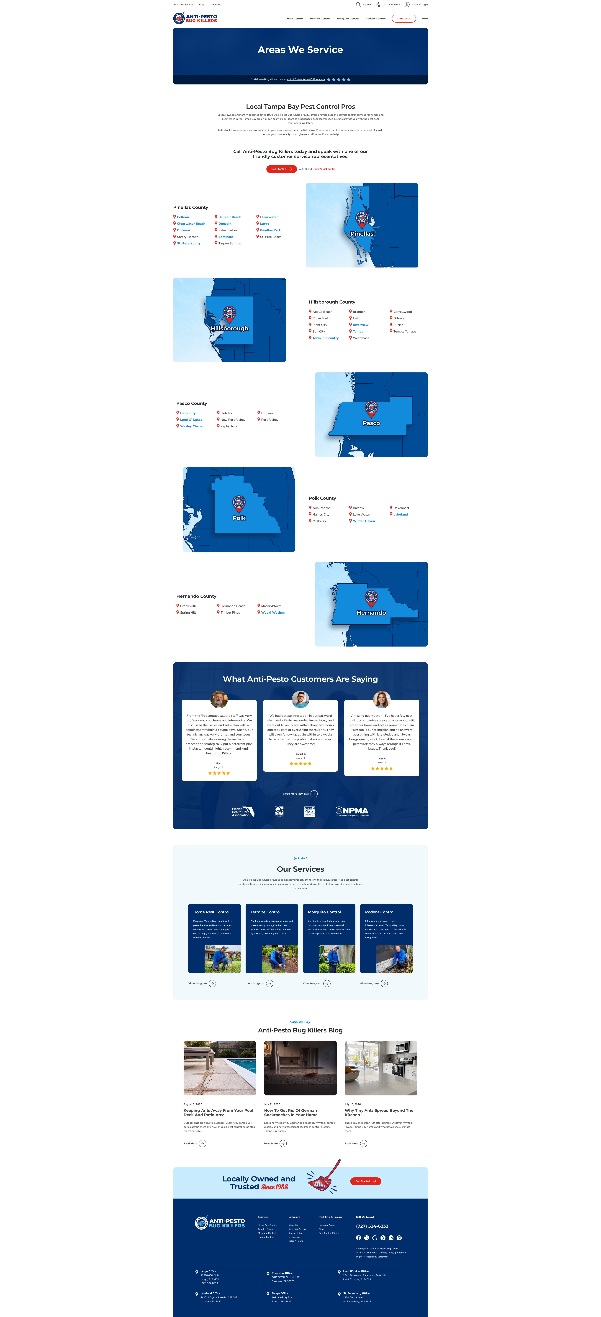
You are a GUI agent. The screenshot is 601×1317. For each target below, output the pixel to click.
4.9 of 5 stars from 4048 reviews (306, 79)
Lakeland (400, 514)
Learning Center (327, 1225)
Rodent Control (266, 1237)
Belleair (183, 217)
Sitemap (401, 1252)
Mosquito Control (267, 1233)
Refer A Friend (295, 1240)
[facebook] (358, 1237)
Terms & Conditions (366, 1252)
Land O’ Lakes (191, 420)
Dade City (188, 413)
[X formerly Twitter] (366, 1237)
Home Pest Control (267, 1225)
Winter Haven (364, 521)
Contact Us (404, 18)
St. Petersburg (188, 243)
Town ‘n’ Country (326, 338)
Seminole (225, 237)
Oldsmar (183, 230)
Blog (201, 4)
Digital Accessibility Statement (372, 1256)
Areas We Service (183, 4)
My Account (294, 1237)
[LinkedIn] (391, 1237)
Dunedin (224, 224)
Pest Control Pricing (329, 1233)
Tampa (358, 331)
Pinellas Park (270, 230)
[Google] (374, 1237)
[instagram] (399, 1237)
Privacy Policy (387, 1252)
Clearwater (269, 217)
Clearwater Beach (191, 224)
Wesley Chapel (192, 426)
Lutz (356, 318)
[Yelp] (382, 1237)
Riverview (360, 325)
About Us (216, 4)
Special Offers (295, 1233)
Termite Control (266, 1229)
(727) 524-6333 (325, 169)
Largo (264, 224)
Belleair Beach (229, 217)
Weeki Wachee (273, 612)
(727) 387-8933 (209, 1283)
